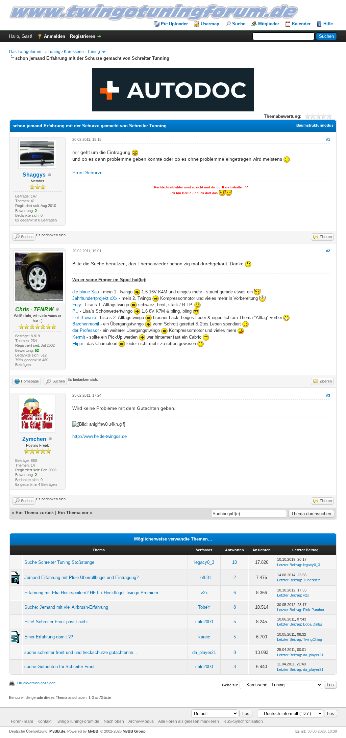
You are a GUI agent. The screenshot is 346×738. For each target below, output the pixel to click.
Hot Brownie (84, 317)
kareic (204, 636)
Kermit (78, 337)
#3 (328, 395)
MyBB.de (57, 731)
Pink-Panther (313, 610)
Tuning (54, 51)
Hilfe (328, 23)
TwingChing (312, 639)
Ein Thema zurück (35, 512)
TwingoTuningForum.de (77, 721)
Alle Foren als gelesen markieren (188, 721)
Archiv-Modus (141, 721)
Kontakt (44, 721)
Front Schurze (87, 172)
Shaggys (34, 175)
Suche (238, 23)
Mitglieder (268, 23)
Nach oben (114, 721)
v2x (204, 592)
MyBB (93, 731)
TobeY (204, 607)
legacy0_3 (204, 562)
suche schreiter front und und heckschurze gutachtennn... (80, 652)
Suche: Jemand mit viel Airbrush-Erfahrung (66, 607)
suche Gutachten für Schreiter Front (59, 666)
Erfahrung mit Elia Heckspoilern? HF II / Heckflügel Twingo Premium (91, 592)
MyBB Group (134, 731)
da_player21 (204, 652)
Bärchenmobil (86, 323)
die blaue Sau (85, 291)
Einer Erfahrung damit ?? (48, 636)
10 (234, 562)
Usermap (210, 23)
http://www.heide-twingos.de (99, 436)
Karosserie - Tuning (82, 51)
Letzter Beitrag (289, 565)
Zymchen (34, 439)
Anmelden (54, 36)
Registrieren (82, 36)
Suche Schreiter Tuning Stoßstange (59, 562)
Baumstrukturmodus (314, 125)
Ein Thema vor (73, 512)
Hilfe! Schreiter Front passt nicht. (56, 621)
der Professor (86, 330)
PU (75, 311)
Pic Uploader (174, 23)
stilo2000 (204, 621)
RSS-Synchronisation (243, 721)
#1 (328, 139)
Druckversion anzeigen (36, 683)
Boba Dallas (313, 624)
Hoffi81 (204, 577)
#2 (328, 251)
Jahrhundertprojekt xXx (95, 298)
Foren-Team (22, 721)
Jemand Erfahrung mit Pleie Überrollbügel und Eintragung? (81, 577)
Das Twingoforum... (26, 51)
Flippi (77, 343)
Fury (77, 304)
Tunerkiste (312, 580)
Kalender (301, 23)
